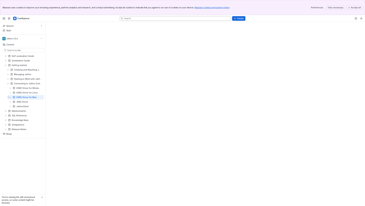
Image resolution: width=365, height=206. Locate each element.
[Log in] (361, 18)
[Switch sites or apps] (9, 18)
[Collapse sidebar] (4, 18)
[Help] (356, 18)
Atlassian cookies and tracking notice (211, 7)
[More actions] (41, 38)
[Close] (42, 197)
